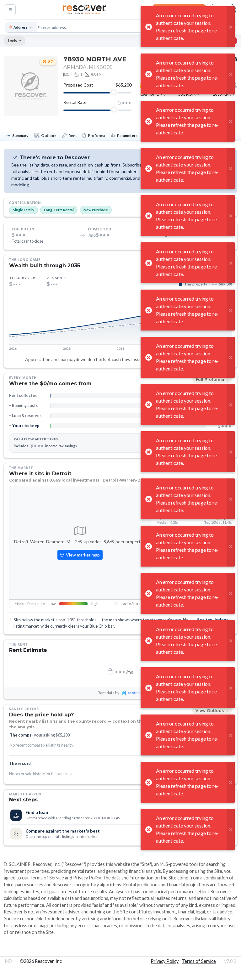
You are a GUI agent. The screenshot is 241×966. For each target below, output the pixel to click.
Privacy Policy (87, 877)
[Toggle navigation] (10, 9)
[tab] (17, 136)
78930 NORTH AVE (94, 59)
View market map (82, 554)
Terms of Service (47, 877)
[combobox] (124, 27)
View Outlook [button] (210, 710)
